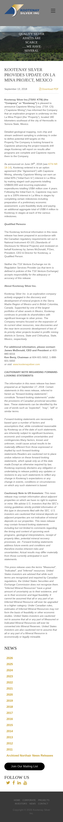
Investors (21, 803)
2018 (9, 706)
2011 (9, 749)
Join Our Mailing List (24, 766)
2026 (9, 658)
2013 (9, 737)
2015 (9, 725)
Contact (43, 803)
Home (17, 800)
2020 (9, 694)
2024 (9, 670)
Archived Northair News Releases (29, 755)
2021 (9, 688)
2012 (9, 743)
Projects (43, 800)
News (32, 803)
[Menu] (53, 11)
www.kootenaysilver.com (26, 364)
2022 (9, 682)
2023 (9, 676)
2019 (9, 700)
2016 (9, 719)
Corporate (29, 800)
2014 (9, 731)
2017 (9, 713)
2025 (9, 664)
